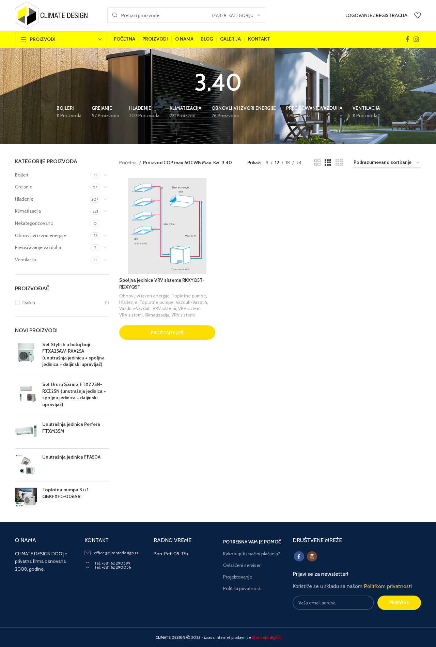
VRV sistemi (164, 308)
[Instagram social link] (416, 39)
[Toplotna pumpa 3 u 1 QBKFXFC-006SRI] (26, 498)
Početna (128, 162)
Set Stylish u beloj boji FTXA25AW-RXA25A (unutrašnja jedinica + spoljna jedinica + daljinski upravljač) (73, 354)
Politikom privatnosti (388, 586)
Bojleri (21, 175)
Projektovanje (237, 577)
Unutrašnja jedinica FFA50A (71, 457)
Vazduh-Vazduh (191, 302)
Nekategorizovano (34, 223)
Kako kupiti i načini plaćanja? (251, 554)
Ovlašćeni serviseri (242, 565)
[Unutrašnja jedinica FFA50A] (26, 465)
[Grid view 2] (317, 162)
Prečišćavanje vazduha (38, 247)
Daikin (28, 302)
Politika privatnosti (242, 588)
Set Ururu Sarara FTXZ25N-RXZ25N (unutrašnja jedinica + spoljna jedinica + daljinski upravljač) (74, 394)
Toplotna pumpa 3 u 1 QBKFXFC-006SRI (65, 493)
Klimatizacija (28, 211)
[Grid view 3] (328, 162)
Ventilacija (25, 260)
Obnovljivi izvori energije (40, 235)
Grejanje (23, 187)
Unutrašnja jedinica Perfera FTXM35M (71, 427)
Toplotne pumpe (189, 295)
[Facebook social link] (407, 39)
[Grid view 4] (339, 162)
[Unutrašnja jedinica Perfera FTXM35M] (26, 432)
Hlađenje (24, 199)
